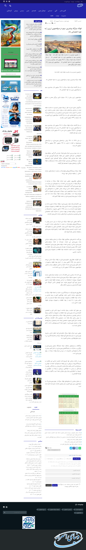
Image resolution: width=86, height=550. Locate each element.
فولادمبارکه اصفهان (72, 455)
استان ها (64, 16)
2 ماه (31, 494)
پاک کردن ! (48, 485)
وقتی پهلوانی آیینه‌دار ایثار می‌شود (74, 439)
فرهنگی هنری (41, 11)
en (41, 90)
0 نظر (54, 23)
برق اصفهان (42, 510)
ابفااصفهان (79, 513)
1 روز (30, 446)
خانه (82, 2)
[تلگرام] (77, 448)
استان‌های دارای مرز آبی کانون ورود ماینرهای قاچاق (33, 76)
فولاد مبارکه (67, 87)
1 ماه (36, 477)
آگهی (56, 11)
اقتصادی (34, 11)
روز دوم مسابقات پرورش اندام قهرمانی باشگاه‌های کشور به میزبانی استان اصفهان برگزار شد (33, 55)
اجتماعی (50, 11)
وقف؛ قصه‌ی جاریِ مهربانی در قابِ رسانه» (73, 442)
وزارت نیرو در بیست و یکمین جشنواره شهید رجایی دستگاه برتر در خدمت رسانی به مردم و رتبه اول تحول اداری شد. (33, 83)
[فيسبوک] (74, 448)
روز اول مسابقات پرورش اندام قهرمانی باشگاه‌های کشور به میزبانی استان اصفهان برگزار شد (33, 62)
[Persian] (1, 161)
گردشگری (9, 11)
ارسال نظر (55, 485)
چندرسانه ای (38, 318)
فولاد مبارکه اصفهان (54, 510)
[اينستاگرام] (4, 1)
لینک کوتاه (49, 448)
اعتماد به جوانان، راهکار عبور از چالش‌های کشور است (70, 444)
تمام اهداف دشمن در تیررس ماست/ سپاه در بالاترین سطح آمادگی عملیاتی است (33, 469)
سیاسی (22, 11)
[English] (3, 161)
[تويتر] (71, 448)
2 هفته (28, 465)
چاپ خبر (49, 23)
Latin (51, 16)
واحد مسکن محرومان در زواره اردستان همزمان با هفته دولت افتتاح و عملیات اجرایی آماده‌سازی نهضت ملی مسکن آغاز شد (33, 26)
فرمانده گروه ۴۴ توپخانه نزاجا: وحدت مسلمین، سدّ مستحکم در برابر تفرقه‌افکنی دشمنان (63, 437)
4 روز (31, 450)
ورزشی (16, 11)
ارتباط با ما (77, 2)
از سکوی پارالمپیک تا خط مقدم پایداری (28, 380)
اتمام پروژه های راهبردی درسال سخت (29, 330)
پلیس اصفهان (67, 510)
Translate (23, 168)
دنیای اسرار (78, 510)
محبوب (29, 407)
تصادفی (32, 411)
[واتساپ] (80, 448)
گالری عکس (63, 11)
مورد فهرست (67, 2)
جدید (35, 407)
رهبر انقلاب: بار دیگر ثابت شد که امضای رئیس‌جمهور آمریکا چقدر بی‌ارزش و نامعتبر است (33, 475)
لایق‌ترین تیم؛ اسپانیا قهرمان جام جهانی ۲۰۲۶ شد (28, 282)
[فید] (9, 1)
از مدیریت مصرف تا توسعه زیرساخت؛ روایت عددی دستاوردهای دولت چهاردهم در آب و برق (33, 69)
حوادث (57, 16)
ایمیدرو (74, 72)
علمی (27, 11)
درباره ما (72, 2)
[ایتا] (7, 1)
